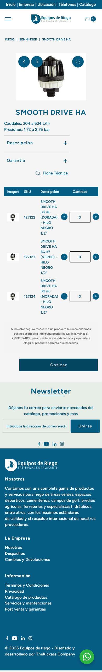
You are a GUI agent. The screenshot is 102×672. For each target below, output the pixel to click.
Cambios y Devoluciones (27, 559)
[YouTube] (46, 444)
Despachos (15, 553)
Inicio (11, 4)
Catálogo (87, 4)
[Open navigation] (8, 18)
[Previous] (24, 62)
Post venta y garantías (25, 609)
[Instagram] (62, 444)
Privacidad (14, 591)
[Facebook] (39, 444)
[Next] (37, 62)
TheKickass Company (55, 654)
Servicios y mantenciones (28, 603)
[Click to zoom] (78, 62)
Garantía (16, 160)
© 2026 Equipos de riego (27, 647)
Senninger (28, 39)
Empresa (26, 4)
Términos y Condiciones (27, 585)
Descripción (20, 142)
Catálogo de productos (26, 597)
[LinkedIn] (54, 444)
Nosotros (13, 547)
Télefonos (67, 4)
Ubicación (46, 4)
